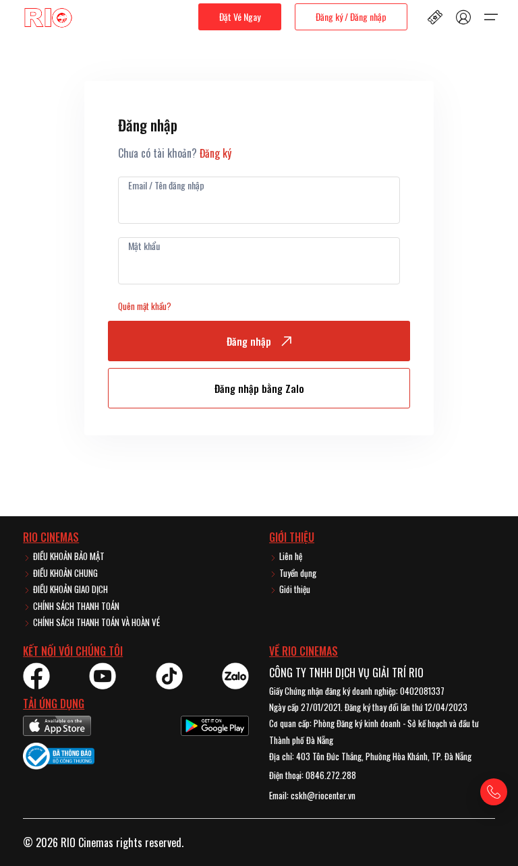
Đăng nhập (249, 341)
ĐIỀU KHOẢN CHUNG (64, 573)
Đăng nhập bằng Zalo (259, 388)
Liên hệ (289, 556)
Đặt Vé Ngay (239, 16)
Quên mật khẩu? (144, 306)
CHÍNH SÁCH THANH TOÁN (75, 606)
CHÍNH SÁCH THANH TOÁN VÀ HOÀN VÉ (95, 622)
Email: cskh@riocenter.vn (312, 795)
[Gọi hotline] (493, 791)
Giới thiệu (293, 589)
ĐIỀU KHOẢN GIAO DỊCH (69, 589)
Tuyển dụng (296, 573)
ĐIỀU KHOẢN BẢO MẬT (68, 556)
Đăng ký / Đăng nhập (351, 16)
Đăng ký (215, 153)
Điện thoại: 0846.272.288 (312, 775)
